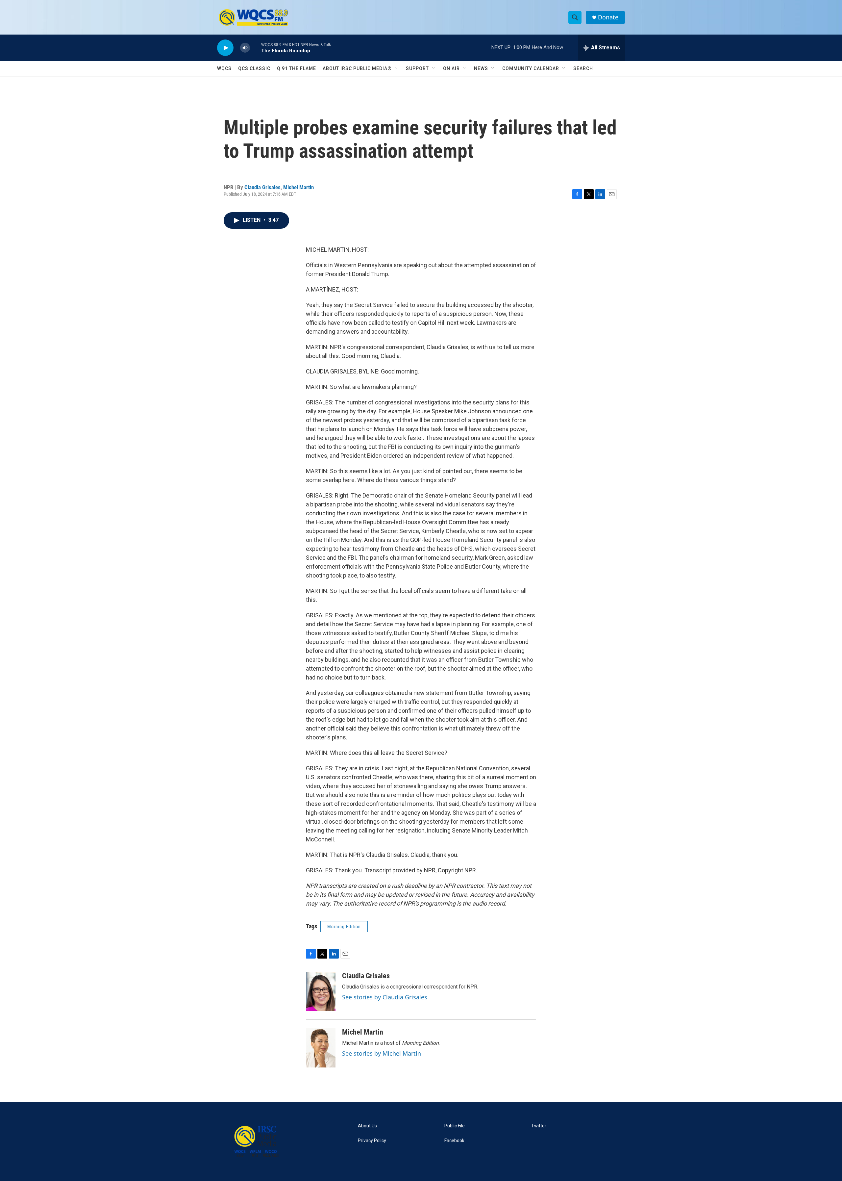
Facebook (454, 1140)
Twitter (538, 1125)
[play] (225, 48)
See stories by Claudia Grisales (384, 997)
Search (583, 68)
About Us (367, 1125)
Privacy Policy (372, 1140)
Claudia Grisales (262, 187)
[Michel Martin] (320, 1047)
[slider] (256, 47)
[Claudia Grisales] (320, 991)
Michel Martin (298, 187)
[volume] (245, 47)
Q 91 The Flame (296, 68)
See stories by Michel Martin (381, 1053)
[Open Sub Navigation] (396, 68)
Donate (608, 17)
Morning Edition (344, 926)
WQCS (224, 68)
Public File (454, 1125)
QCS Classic (254, 68)
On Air (451, 68)
